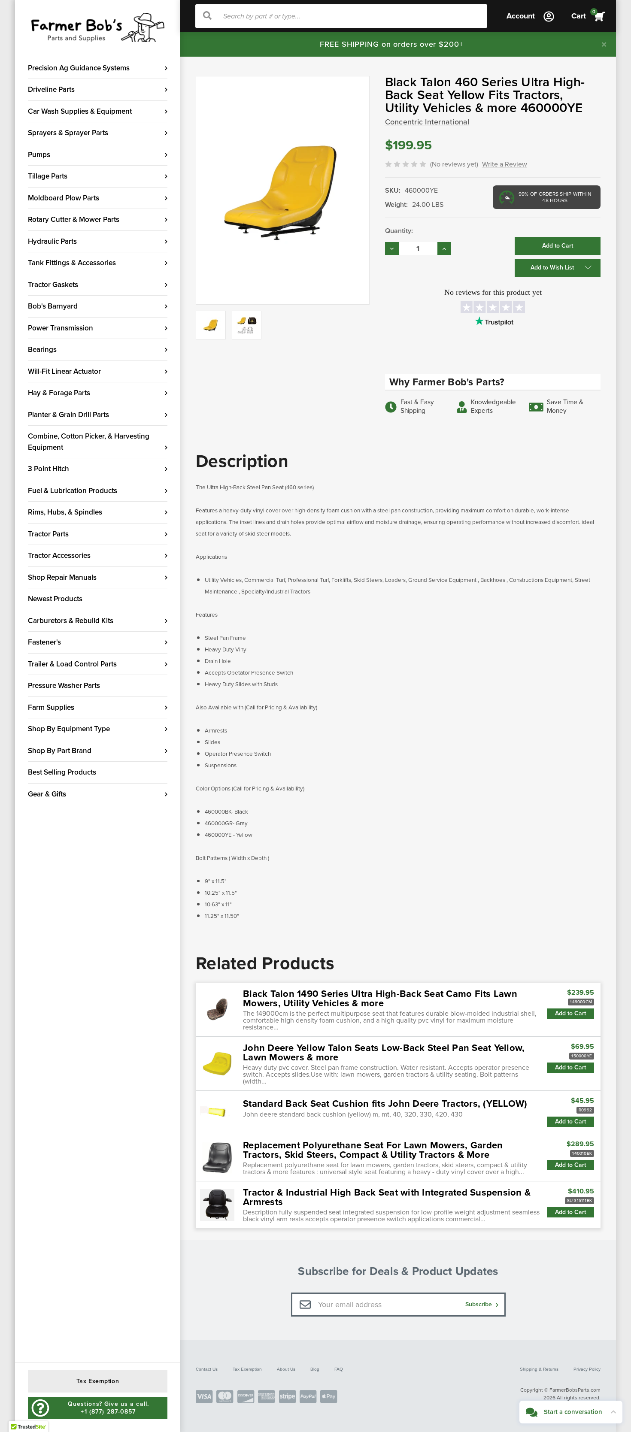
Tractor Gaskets (53, 284)
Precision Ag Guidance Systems (79, 68)
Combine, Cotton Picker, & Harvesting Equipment (88, 442)
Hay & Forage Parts (59, 392)
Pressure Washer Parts (64, 685)
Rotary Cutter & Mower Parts (73, 219)
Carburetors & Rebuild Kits (70, 620)
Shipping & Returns (539, 1369)
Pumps (39, 154)
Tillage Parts (47, 176)
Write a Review (504, 164)
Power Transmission (60, 328)
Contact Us (207, 1369)
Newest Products (55, 598)
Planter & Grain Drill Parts (68, 414)
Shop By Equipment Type (69, 728)
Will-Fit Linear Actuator (64, 371)
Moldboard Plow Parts (63, 198)
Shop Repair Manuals (62, 577)
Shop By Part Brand (59, 750)
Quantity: (399, 231)
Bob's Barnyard (53, 306)
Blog (314, 1369)
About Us (286, 1369)
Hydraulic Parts (52, 241)
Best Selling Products (62, 772)
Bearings (42, 349)
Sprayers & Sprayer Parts (68, 132)
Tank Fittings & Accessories (72, 262)
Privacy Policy (587, 1369)
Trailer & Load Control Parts (72, 664)
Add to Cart (570, 1013)
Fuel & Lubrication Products (72, 490)
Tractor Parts (48, 534)
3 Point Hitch (48, 468)
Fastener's (44, 642)
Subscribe (479, 1304)
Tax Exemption (247, 1369)
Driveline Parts (51, 89)
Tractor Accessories (59, 555)
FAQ (338, 1369)
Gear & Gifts (47, 794)
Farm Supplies (51, 707)
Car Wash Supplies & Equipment (80, 111)
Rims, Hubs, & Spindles (65, 512)
